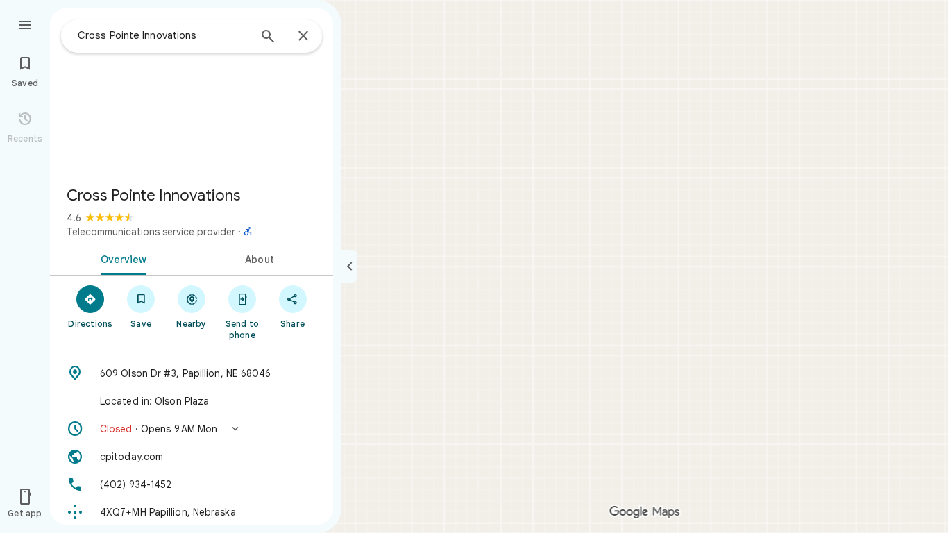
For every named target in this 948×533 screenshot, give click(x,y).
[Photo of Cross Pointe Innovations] (191, 91)
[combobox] (163, 35)
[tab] (121, 258)
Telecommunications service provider (151, 232)
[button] (191, 429)
